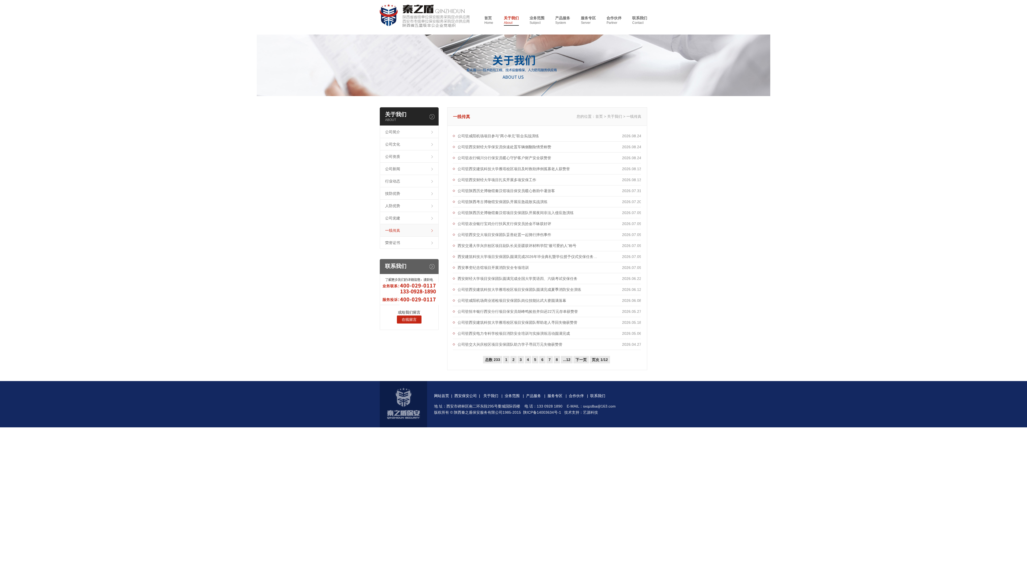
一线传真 (392, 230)
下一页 (581, 360)
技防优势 (392, 193)
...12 (566, 360)
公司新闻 (392, 169)
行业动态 (392, 181)
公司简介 (392, 132)
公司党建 (392, 218)
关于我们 (511, 20)
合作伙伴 (614, 20)
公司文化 (392, 144)
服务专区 (588, 20)
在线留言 (409, 319)
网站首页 (441, 396)
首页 (488, 20)
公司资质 (392, 156)
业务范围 (537, 20)
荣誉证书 (392, 243)
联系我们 (639, 20)
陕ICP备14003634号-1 (542, 412)
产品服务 (562, 20)
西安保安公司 (465, 396)
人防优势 (392, 206)
